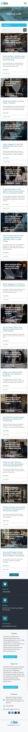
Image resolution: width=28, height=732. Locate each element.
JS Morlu (17, 725)
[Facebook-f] (9, 713)
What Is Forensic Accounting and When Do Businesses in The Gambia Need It (14, 509)
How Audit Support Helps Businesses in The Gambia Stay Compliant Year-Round (13, 554)
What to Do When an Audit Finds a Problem (13, 102)
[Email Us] (4, 618)
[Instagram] (19, 713)
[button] (25, 3)
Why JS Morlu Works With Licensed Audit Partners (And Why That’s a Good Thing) (13, 238)
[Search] (25, 30)
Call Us (5, 589)
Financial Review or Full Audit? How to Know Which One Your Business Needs (13, 191)
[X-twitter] (16, 713)
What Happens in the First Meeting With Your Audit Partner (13, 146)
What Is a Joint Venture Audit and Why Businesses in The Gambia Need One (13, 464)
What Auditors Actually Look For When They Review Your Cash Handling (14, 58)
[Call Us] (4, 584)
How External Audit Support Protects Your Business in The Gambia (13, 419)
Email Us (6, 623)
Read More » (6, 69)
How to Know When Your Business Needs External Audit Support (12, 329)
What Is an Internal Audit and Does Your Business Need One (12, 374)
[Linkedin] (12, 713)
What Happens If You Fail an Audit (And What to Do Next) (14, 285)
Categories (6, 25)
